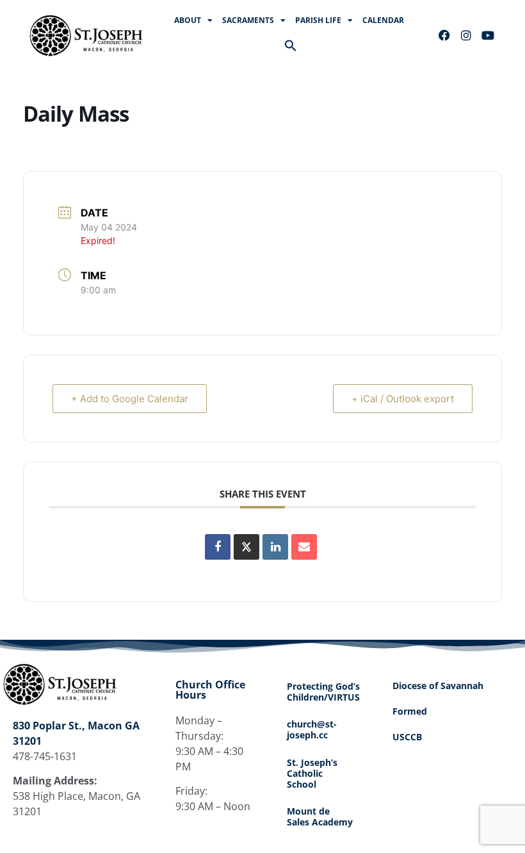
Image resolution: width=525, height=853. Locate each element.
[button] (290, 45)
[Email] (304, 547)
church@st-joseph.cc (312, 729)
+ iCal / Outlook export (402, 399)
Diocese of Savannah (437, 685)
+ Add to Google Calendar (129, 399)
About (187, 20)
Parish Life (318, 20)
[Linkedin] (275, 547)
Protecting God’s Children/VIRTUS (323, 691)
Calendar (383, 20)
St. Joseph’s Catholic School (312, 773)
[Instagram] (466, 35)
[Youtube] (487, 35)
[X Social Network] (246, 547)
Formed (409, 711)
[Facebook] (444, 35)
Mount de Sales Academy (320, 816)
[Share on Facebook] (217, 547)
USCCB (407, 737)
